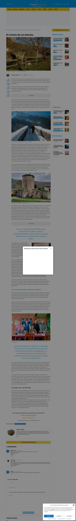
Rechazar (59, 516)
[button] (73, 505)
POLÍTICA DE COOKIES (52, 518)
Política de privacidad (61, 518)
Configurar (69, 516)
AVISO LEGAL (69, 518)
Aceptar (49, 516)
